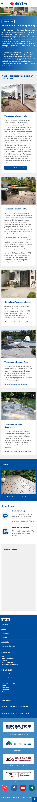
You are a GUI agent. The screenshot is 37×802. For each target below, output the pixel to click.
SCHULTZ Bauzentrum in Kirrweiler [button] (15, 713)
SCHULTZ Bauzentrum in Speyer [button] (14, 706)
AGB (2, 656)
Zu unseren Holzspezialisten (16, 168)
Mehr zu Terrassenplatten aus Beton (16, 384)
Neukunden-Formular (8, 646)
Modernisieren (5, 690)
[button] (2, 3)
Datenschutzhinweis (7, 662)
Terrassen (4, 682)
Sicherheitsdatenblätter (8, 658)
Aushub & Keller (6, 674)
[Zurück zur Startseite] (18, 3)
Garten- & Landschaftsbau (8, 684)
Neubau (3, 691)
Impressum (4, 660)
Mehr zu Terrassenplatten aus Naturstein (17, 451)
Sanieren (4, 686)
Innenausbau (5, 680)
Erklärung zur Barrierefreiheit (9, 664)
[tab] (7, 496)
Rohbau (3, 676)
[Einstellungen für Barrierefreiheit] (34, 799)
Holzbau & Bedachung (7, 678)
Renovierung (5, 688)
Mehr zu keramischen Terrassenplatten (17, 322)
